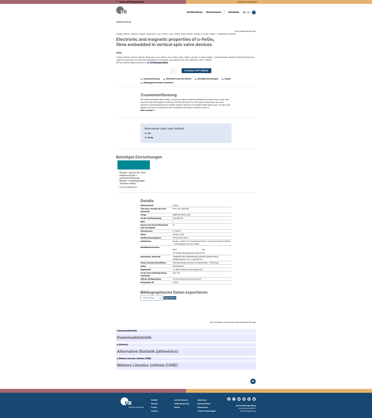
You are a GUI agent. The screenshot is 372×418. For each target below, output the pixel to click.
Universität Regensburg (131, 2)
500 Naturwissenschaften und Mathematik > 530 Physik (196, 263)
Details (228, 79)
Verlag (150, 137)
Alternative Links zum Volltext (178, 79)
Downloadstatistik (127, 330)
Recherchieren (213, 12)
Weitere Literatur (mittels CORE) (134, 358)
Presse (154, 407)
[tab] (186, 337)
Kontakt (154, 400)
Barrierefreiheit (203, 404)
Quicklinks (233, 12)
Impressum (202, 400)
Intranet (154, 411)
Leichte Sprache (181, 400)
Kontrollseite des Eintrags (245, 31)
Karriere (154, 404)
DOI (149, 133)
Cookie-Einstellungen (206, 411)
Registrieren (252, 2)
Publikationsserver (123, 22)
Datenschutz (202, 407)
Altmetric (123, 344)
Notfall (177, 407)
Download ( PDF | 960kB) (196, 70)
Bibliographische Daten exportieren (158, 83)
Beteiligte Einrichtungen (208, 79)
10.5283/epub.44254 (159, 63)
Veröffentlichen (194, 12)
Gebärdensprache (181, 404)
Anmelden (242, 2)
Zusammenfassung (151, 79)
